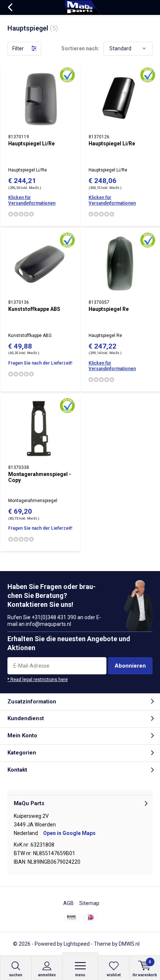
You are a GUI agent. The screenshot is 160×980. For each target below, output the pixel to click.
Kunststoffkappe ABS (34, 309)
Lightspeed (77, 944)
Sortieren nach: (80, 48)
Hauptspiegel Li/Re (31, 143)
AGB (68, 903)
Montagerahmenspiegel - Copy (39, 477)
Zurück (9, 7)
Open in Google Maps (69, 833)
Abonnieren (130, 665)
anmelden (47, 975)
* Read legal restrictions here (37, 679)
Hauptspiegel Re (109, 309)
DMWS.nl (129, 944)
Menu (80, 975)
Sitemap (89, 903)
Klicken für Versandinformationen (31, 200)
